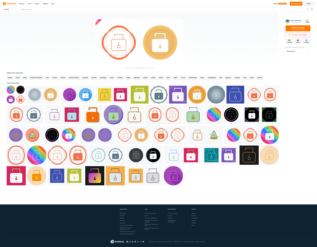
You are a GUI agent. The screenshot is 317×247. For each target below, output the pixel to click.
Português (194, 218)
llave (244, 77)
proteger (119, 77)
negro (175, 77)
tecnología (103, 77)
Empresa (122, 220)
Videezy (122, 218)
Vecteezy (122, 215)
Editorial (45, 3)
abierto (145, 77)
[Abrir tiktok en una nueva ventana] (138, 241)
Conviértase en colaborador (172, 221)
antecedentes (193, 77)
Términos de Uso (177, 241)
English (194, 213)
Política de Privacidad (188, 241)
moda (25, 77)
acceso (112, 77)
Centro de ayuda (172, 213)
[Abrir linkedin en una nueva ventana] (132, 241)
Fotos (29, 3)
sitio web (85, 77)
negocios (228, 77)
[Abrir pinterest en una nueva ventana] (135, 241)
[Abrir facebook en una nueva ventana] (127, 241)
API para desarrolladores (127, 225)
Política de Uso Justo (200, 241)
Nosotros (170, 218)
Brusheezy (123, 213)
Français (194, 223)
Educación (122, 223)
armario (63, 77)
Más (53, 3)
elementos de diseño (36, 77)
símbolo (259, 77)
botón (168, 77)
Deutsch (194, 220)
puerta (18, 77)
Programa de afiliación (151, 218)
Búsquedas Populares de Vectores (152, 221)
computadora (212, 77)
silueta (161, 77)
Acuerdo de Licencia (150, 213)
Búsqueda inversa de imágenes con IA (126, 228)
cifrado (153, 77)
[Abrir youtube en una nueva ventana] (143, 241)
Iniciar (309, 3)
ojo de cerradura (74, 77)
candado (237, 77)
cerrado (54, 77)
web (220, 77)
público (10, 77)
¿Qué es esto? (301, 47)
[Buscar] (307, 9)
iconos (252, 77)
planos (202, 77)
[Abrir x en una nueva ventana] (140, 241)
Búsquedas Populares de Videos (152, 228)
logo (47, 77)
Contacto (170, 215)
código (128, 77)
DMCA (146, 215)
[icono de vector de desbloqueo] (15, 95)
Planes (275, 3)
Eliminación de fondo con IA (127, 231)
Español (194, 215)
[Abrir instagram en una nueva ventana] (130, 241)
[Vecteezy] (9, 3)
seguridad (137, 77)
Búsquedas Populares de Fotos (152, 225)
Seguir (307, 22)
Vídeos (37, 3)
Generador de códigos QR (127, 234)
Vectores (21, 3)
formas (183, 77)
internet (94, 77)
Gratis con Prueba (298, 28)
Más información (291, 51)
